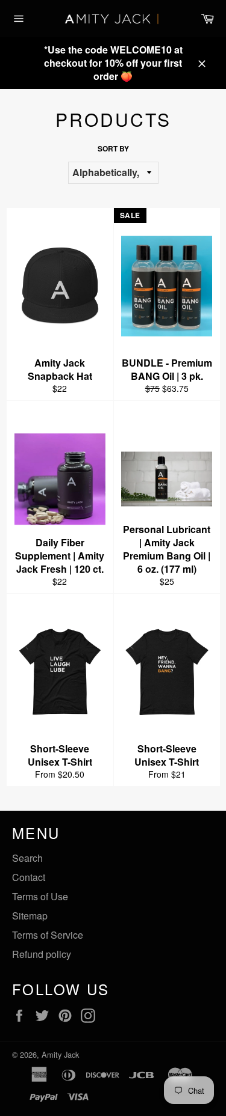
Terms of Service (47, 935)
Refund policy (41, 954)
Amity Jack (60, 1054)
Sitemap (30, 915)
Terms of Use (40, 896)
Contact (28, 877)
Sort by (113, 149)
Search (27, 858)
